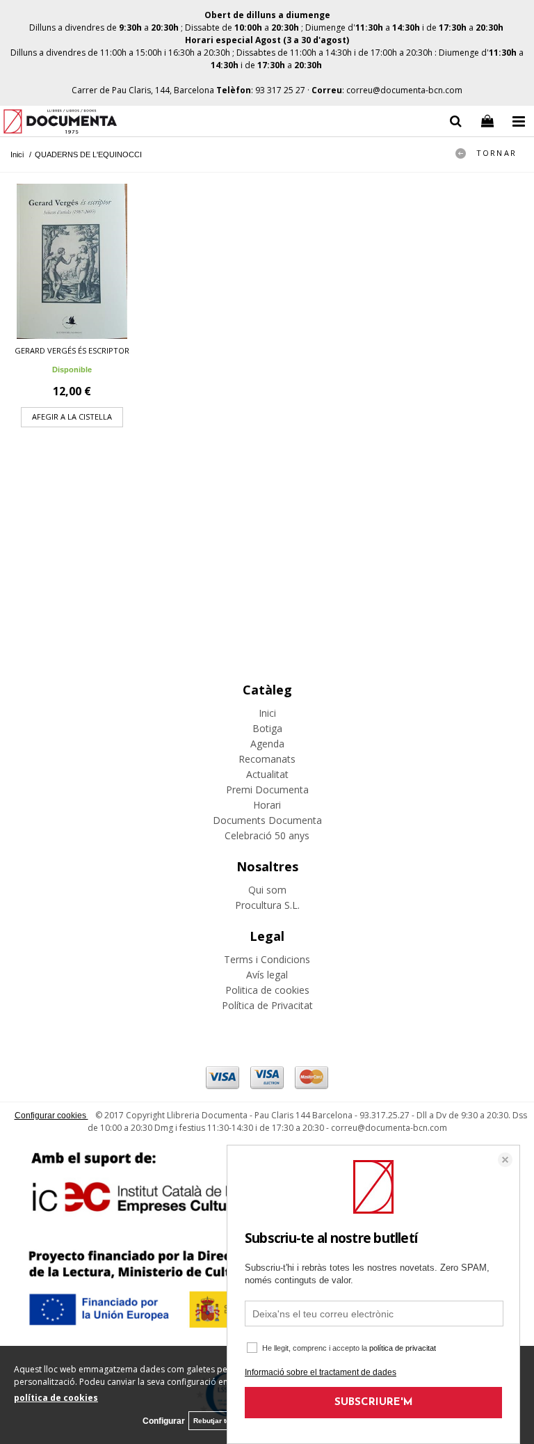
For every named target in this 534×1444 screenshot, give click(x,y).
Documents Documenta (267, 820)
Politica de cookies (267, 990)
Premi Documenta (267, 789)
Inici (267, 713)
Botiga (267, 728)
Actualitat (267, 774)
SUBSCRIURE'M (373, 1402)
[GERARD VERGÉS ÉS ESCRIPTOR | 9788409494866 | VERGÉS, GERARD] (72, 261)
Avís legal (267, 974)
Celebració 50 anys (267, 835)
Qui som (267, 889)
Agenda (267, 743)
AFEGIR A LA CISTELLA (72, 416)
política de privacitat (402, 1348)
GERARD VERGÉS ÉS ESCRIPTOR (72, 350)
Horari (267, 804)
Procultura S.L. (267, 905)
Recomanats (267, 758)
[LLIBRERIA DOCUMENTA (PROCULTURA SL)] (60, 123)
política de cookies (56, 1398)
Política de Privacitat (267, 1005)
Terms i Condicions (267, 959)
